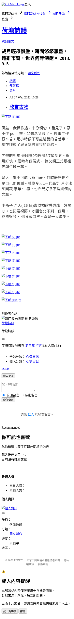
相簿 (12, 81)
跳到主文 (8, 41)
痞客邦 (30, 345)
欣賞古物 (18, 107)
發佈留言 (8, 399)
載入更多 (8, 375)
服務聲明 (43, 564)
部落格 (14, 85)
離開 (22, 611)
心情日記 (32, 356)
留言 (39, 345)
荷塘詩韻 (14, 30)
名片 (12, 90)
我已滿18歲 (9, 611)
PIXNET (18, 560)
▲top (5, 368)
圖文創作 (34, 73)
